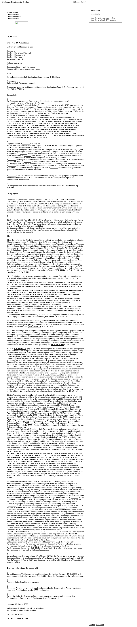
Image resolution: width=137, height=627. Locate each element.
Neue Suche (95, 14)
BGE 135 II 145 (32, 540)
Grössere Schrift (79, 2)
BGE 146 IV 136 (62, 270)
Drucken (26, 2)
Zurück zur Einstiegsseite (12, 2)
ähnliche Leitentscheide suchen (103, 18)
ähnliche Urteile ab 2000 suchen (103, 20)
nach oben (100, 625)
